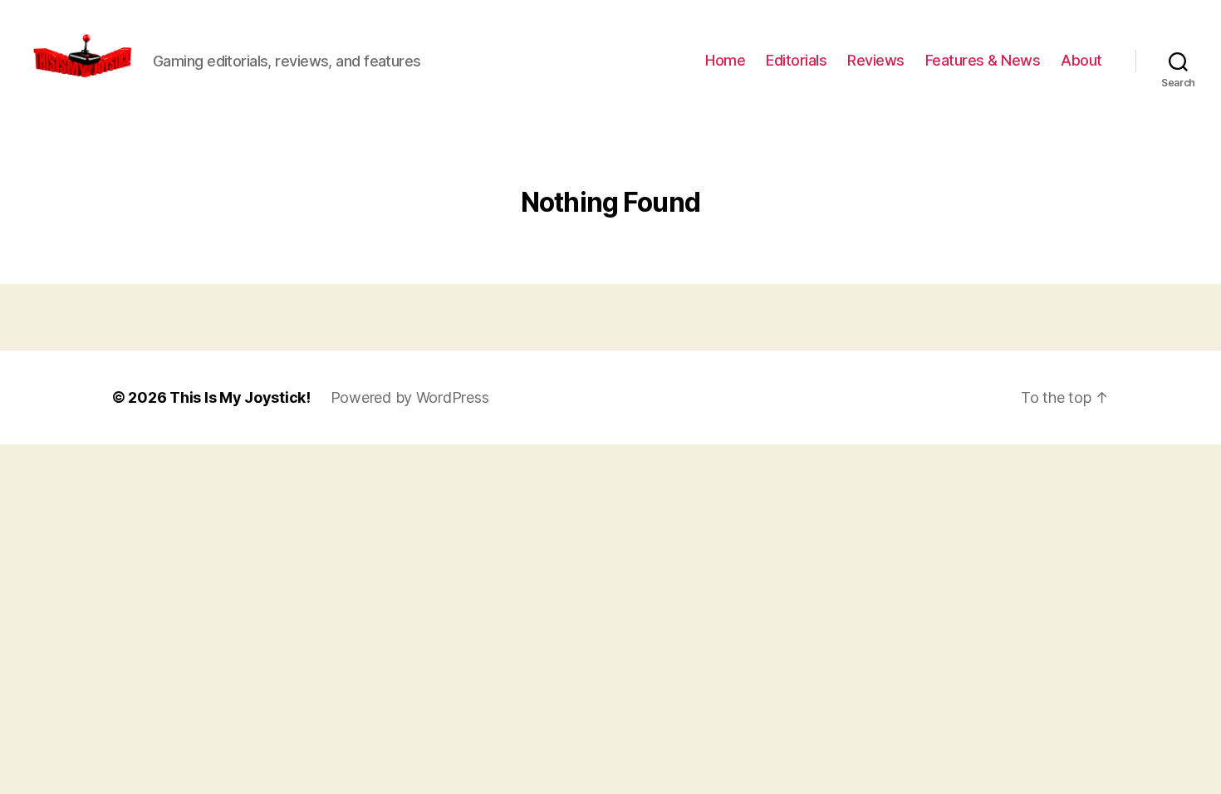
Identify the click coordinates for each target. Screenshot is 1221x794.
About (1081, 60)
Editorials (796, 60)
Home (725, 60)
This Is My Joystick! (240, 397)
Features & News (983, 60)
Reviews (876, 60)
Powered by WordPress (410, 397)
